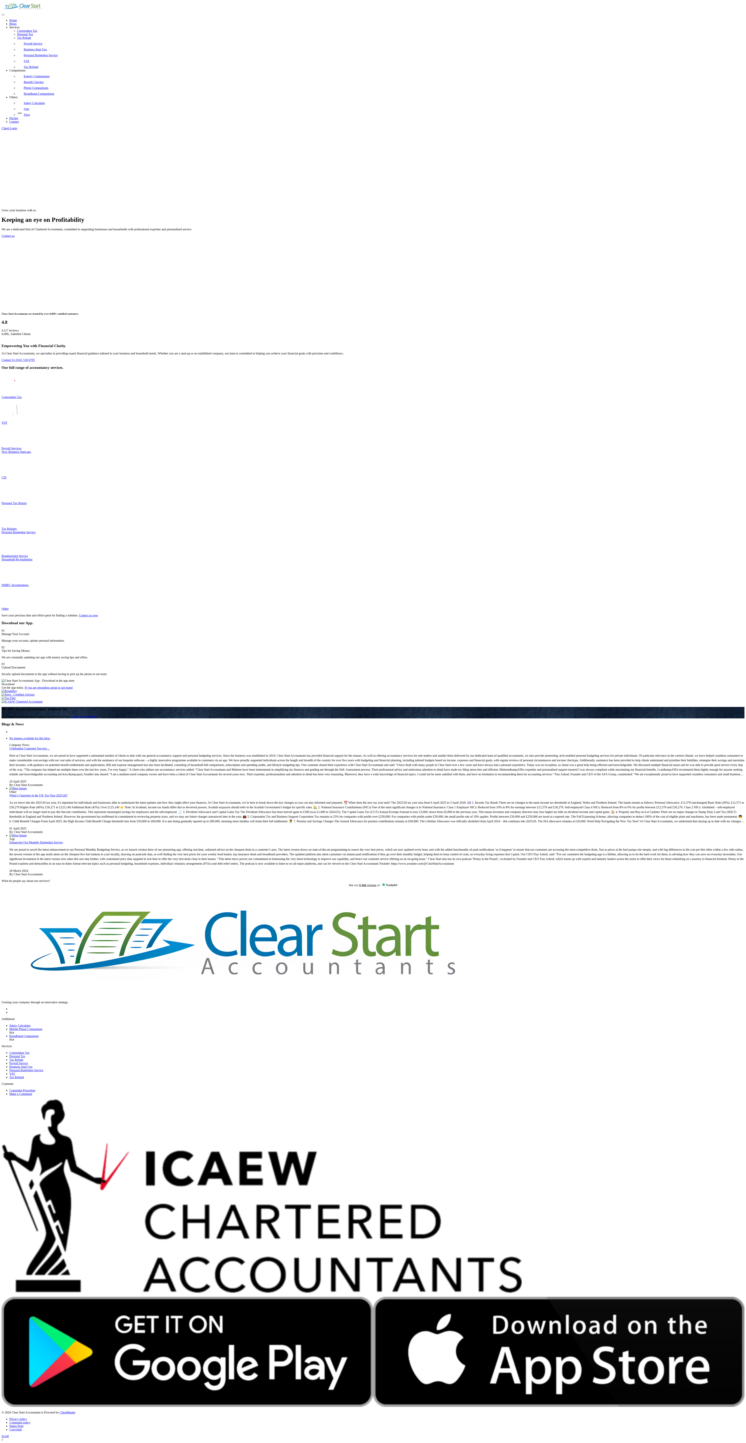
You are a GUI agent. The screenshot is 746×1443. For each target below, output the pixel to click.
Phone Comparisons (36, 88)
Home (13, 20)
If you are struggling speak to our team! (49, 687)
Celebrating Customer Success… (29, 748)
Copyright (15, 1429)
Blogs (13, 23)
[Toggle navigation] (3, 14)
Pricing (13, 118)
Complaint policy (20, 1422)
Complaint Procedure (22, 1090)
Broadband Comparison (24, 1036)
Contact (14, 121)
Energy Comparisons (37, 76)
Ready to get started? (84, 716)
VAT (27, 61)
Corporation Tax (27, 30)
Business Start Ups (35, 49)
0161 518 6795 (25, 360)
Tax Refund (31, 67)
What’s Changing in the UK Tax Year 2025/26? (38, 795)
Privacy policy (18, 1419)
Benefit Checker (34, 82)
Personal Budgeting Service (41, 55)
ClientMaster (67, 1412)
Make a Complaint (20, 1094)
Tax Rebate (24, 37)
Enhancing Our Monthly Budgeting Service (36, 842)
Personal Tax (25, 34)
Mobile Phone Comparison (25, 1029)
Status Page (16, 1426)
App (26, 109)
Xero (27, 114)
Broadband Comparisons (39, 93)
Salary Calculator (34, 103)
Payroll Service (33, 43)
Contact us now (88, 615)
